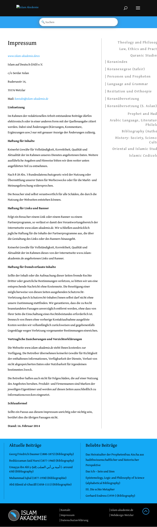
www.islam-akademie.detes (24, 56)
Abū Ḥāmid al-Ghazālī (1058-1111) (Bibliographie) (40, 484)
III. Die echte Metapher (100, 489)
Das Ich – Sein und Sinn (100, 471)
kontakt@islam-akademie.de (31, 98)
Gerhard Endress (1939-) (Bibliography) (110, 495)
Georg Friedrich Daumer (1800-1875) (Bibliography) (41, 454)
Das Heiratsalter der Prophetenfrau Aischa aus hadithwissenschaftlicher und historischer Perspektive (115, 459)
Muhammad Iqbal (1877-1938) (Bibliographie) (37, 478)
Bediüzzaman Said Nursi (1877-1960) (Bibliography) (41, 460)
